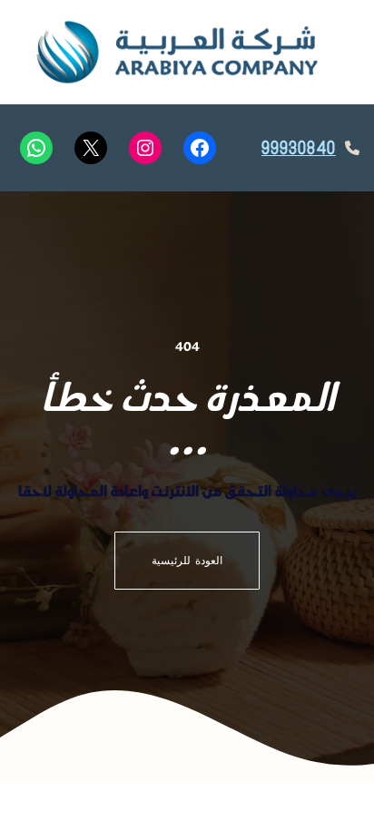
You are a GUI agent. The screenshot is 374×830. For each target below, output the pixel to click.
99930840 (298, 149)
